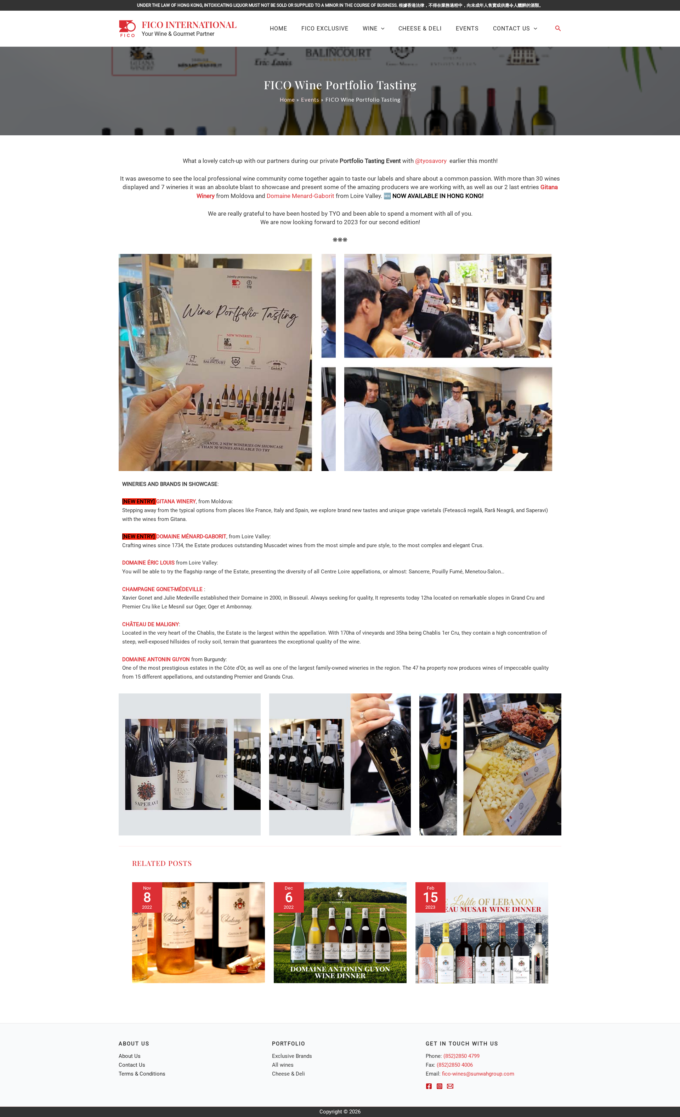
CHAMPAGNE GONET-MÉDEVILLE (162, 589)
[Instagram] (439, 1086)
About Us (130, 1056)
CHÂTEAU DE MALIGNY (150, 624)
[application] (381, 29)
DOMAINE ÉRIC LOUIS (148, 563)
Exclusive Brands (292, 1056)
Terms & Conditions (142, 1074)
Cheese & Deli (288, 1074)
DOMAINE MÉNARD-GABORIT (191, 536)
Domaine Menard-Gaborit (300, 195)
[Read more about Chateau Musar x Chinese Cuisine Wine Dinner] (198, 932)
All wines (283, 1065)
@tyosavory (431, 160)
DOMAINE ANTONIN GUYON (156, 659)
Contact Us (132, 1065)
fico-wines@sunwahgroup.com (478, 1074)
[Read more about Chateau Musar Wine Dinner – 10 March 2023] (481, 932)
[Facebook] (429, 1086)
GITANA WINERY (176, 501)
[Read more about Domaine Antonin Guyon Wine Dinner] (340, 932)
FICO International (189, 24)
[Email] (450, 1086)
